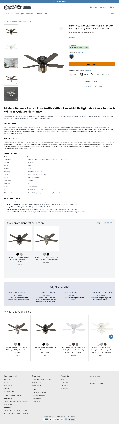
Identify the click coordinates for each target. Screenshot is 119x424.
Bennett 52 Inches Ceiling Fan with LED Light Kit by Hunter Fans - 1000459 (19, 259)
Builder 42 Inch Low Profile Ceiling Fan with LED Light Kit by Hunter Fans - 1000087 (101, 349)
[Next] (111, 336)
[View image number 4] (11, 78)
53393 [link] (29, 21)
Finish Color (73, 52)
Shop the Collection (104, 223)
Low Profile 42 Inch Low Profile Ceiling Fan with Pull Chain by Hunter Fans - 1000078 (73, 349)
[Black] (17, 254)
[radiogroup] (92, 56)
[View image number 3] (11, 63)
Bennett (86, 32)
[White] (70, 344)
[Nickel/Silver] (21, 254)
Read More (18, 295)
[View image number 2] (11, 47)
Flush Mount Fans (20, 21)
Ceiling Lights (19, 13)
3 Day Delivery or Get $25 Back (79, 47)
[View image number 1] (11, 31)
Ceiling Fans (9, 13)
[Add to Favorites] (61, 28)
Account (105, 7)
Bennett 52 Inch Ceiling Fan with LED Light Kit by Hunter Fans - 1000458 (17, 349)
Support (95, 7)
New (112, 13)
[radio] (71, 56)
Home (6, 21)
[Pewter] (77, 344)
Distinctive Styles (41, 13)
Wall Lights (29, 13)
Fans (11, 21)
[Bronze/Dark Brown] (73, 344)
